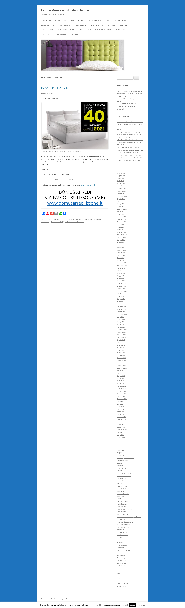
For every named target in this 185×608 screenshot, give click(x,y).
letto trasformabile (123, 514)
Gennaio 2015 (121, 309)
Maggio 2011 (121, 409)
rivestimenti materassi (124, 550)
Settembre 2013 (122, 337)
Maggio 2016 (121, 276)
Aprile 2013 (120, 350)
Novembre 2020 (122, 235)
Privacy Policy (77, 34)
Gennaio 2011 (121, 419)
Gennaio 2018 (121, 253)
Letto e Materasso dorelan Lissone (65, 10)
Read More (140, 605)
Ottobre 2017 (121, 255)
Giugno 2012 (121, 376)
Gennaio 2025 (121, 186)
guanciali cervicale (122, 478)
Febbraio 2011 (121, 417)
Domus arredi (46, 20)
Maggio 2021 (121, 227)
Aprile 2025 (120, 181)
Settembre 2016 (122, 265)
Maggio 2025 (121, 178)
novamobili (120, 530)
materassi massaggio (123, 524)
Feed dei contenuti (123, 581)
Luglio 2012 (120, 373)
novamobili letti (122, 532)
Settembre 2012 (122, 368)
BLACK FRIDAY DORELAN (54, 87)
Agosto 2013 (121, 340)
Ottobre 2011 (121, 396)
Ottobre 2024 (121, 194)
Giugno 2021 (121, 224)
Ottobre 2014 (121, 312)
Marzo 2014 (121, 324)
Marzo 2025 (121, 183)
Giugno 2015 (121, 296)
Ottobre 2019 (121, 237)
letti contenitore (47, 30)
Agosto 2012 (121, 371)
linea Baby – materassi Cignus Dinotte (129, 517)
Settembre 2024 (122, 196)
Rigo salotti (120, 548)
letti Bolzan (120, 491)
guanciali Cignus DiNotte (125, 481)
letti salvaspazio (97, 25)
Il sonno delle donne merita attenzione (129, 91)
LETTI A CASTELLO (46, 34)
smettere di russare (123, 560)
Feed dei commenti (123, 583)
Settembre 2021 (122, 222)
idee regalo (120, 483)
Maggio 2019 (121, 240)
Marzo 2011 (121, 414)
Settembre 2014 (122, 314)
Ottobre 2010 (121, 427)
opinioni (119, 537)
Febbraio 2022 (121, 217)
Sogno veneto (121, 563)
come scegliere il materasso (116, 20)
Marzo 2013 (121, 353)
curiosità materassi (48, 25)
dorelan (87, 219)
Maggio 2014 (121, 322)
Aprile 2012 (120, 381)
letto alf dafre (121, 507)
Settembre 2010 (122, 430)
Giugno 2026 (121, 173)
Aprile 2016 (120, 278)
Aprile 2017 (120, 258)
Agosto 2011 (121, 401)
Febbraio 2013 (121, 355)
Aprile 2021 (120, 230)
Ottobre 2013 (121, 335)
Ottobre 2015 (121, 289)
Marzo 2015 (121, 304)
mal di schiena (65, 25)
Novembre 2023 (122, 206)
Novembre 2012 (122, 363)
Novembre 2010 (122, 424)
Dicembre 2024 (122, 188)
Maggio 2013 (121, 348)
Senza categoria (122, 558)
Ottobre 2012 (121, 365)
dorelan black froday (97, 219)
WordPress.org (122, 586)
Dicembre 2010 (122, 422)
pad (118, 540)
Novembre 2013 (122, 332)
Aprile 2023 (120, 214)
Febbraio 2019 (121, 245)
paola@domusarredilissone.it (74, 222)
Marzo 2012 (121, 383)
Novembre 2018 (122, 247)
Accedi (119, 578)
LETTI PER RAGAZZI (123, 501)
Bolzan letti (120, 455)
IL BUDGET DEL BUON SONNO (126, 104)
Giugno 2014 (121, 319)
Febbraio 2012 (121, 386)
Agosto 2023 (121, 212)
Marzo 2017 (121, 260)
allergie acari (121, 450)
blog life (119, 453)
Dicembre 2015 (122, 286)
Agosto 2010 (121, 432)
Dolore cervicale (80, 25)
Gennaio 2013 (121, 358)
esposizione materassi (103, 30)
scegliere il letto (85, 30)
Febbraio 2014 (121, 327)
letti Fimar (120, 499)
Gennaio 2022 (121, 219)
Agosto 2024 (121, 199)
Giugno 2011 (121, 407)
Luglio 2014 (120, 317)
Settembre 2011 (122, 399)
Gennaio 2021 (121, 232)
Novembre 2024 (122, 191)
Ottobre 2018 (121, 250)
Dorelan (119, 471)
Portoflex (120, 542)
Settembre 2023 (122, 209)
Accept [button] (132, 605)
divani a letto (120, 30)
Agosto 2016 (121, 268)
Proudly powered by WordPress (60, 599)
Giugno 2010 (121, 437)
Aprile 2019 (120, 242)
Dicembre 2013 (122, 330)
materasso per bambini (66, 30)
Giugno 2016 (121, 273)
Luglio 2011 (120, 404)
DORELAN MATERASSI (77, 20)
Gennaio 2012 (121, 389)
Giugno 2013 (121, 345)
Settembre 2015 (122, 291)
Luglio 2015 (120, 294)
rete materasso (122, 545)
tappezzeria (121, 566)
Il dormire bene (60, 20)
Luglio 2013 (120, 342)
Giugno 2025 (121, 176)
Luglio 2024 (120, 201)
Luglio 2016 (120, 271)
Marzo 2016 (121, 281)
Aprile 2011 (120, 412)
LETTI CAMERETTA (123, 494)
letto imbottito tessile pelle (117, 25)
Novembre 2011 (122, 394)
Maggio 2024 (121, 204)
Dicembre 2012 (122, 360)
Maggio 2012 (121, 378)
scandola (120, 553)
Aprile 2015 (120, 301)
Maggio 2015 (121, 299)
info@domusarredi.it (88, 185)
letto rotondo (62, 34)
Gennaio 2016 (121, 283)
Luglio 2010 (120, 435)
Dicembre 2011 (122, 391)
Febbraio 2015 (121, 306)
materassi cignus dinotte (125, 522)
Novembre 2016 (122, 263)
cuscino (119, 463)
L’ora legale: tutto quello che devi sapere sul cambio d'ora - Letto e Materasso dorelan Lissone (130, 124)
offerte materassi (95, 20)
